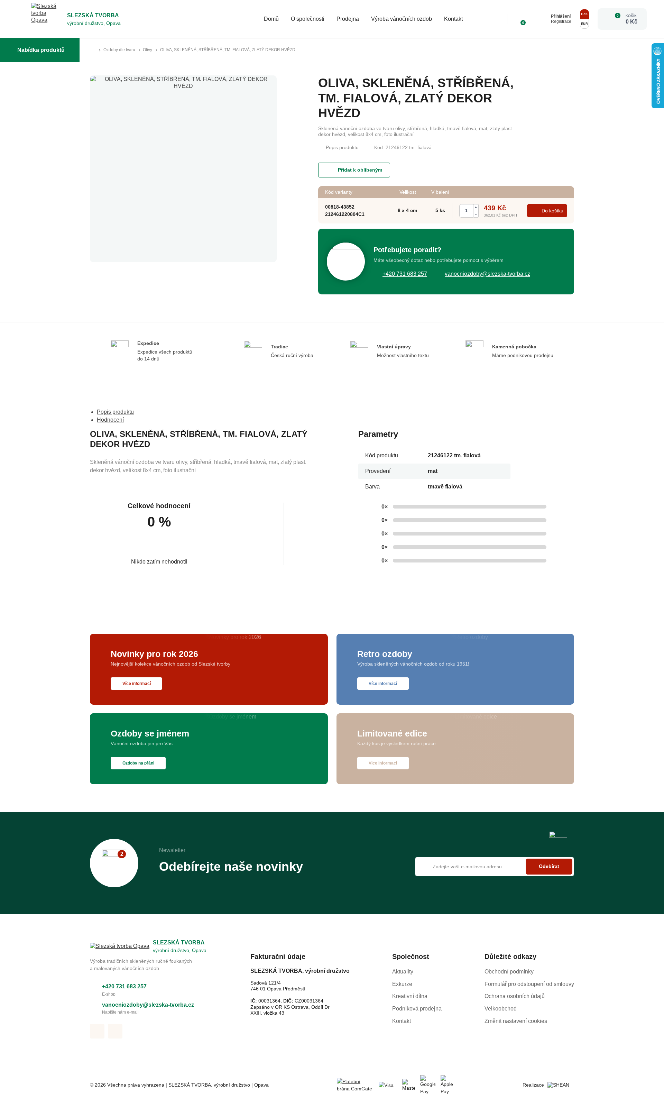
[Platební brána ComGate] (355, 1085)
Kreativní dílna (409, 996)
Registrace (561, 21)
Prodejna (347, 19)
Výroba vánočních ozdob (401, 19)
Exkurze (402, 984)
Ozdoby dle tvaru (119, 49)
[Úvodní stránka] (92, 50)
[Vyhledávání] (497, 19)
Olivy (147, 49)
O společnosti (307, 19)
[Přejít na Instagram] (115, 1031)
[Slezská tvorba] (47, 19)
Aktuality (402, 972)
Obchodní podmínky (509, 972)
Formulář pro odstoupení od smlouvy (529, 984)
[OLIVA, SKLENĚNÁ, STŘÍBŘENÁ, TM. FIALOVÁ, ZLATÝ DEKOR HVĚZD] (183, 168)
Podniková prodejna (417, 1009)
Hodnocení (110, 420)
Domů (271, 19)
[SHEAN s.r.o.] (560, 1085)
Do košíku (552, 210)
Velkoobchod (501, 1009)
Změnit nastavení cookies (516, 1021)
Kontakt (453, 19)
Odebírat (549, 866)
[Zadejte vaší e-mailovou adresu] (494, 866)
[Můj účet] (542, 19)
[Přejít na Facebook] (97, 1031)
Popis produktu (342, 147)
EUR (584, 24)
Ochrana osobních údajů (515, 996)
